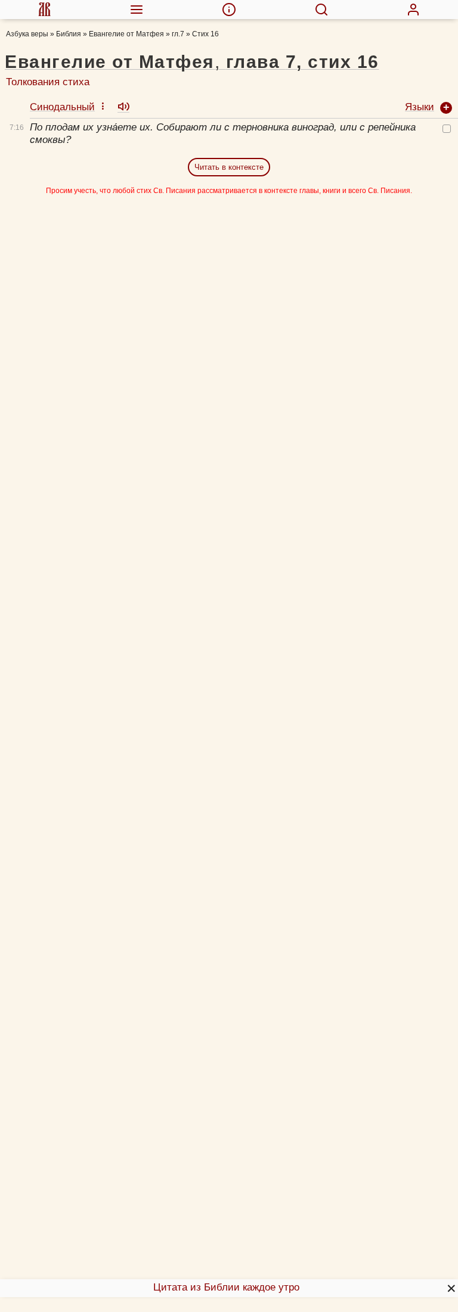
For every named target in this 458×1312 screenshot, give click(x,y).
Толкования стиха (47, 82)
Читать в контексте (229, 167)
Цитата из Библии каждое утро (226, 1287)
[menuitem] (44, 9)
